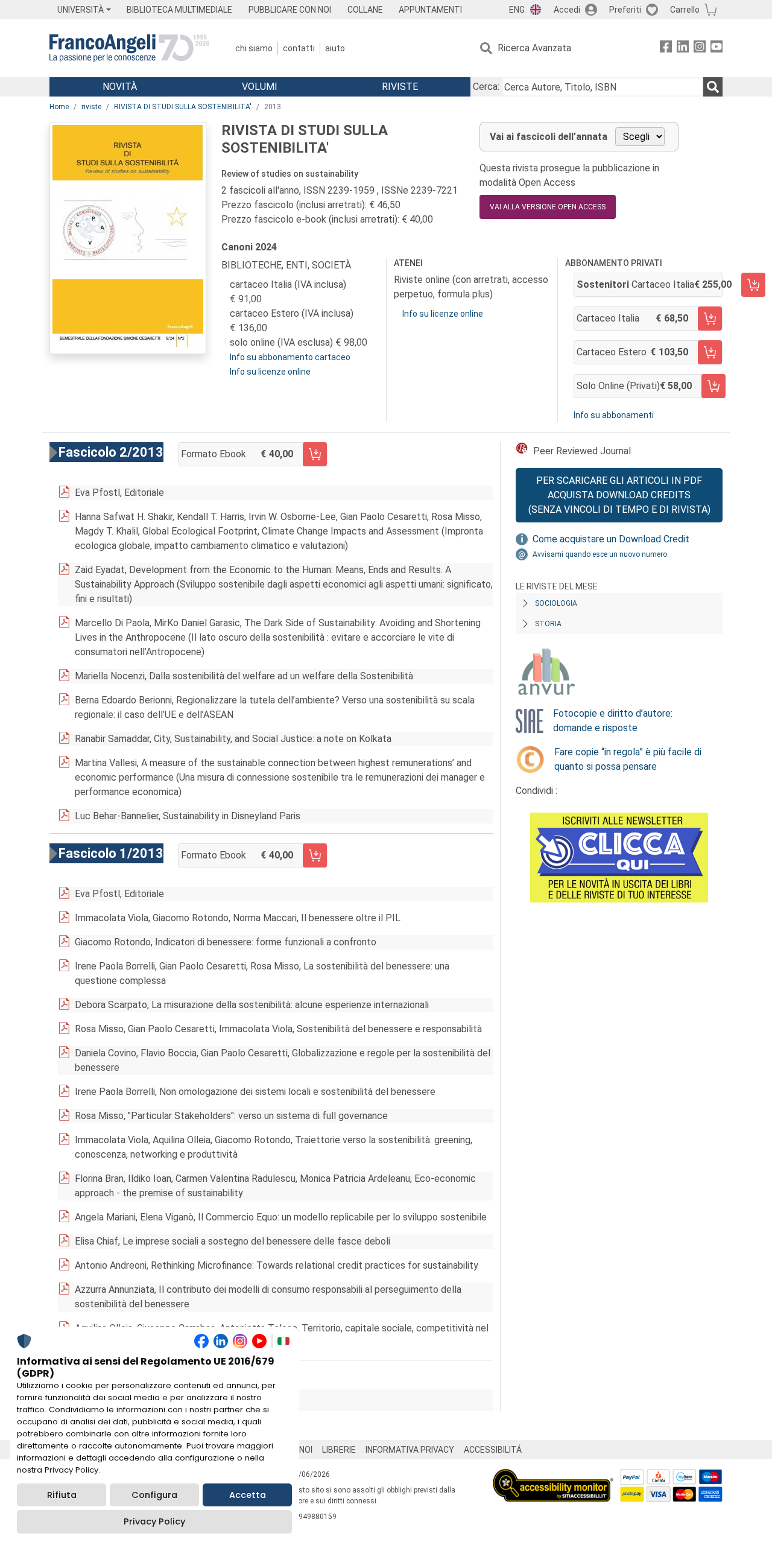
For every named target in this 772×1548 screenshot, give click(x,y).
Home (59, 107)
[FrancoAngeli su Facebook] (666, 48)
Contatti (299, 48)
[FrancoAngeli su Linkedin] (683, 48)
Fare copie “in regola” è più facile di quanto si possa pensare (627, 759)
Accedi (567, 9)
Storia (548, 624)
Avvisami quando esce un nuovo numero (600, 554)
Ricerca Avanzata (534, 48)
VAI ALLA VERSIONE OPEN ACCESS (548, 207)
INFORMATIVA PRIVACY (409, 1449)
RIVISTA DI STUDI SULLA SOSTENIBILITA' (183, 107)
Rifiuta (62, 1495)
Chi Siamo (254, 48)
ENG (517, 9)
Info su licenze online (270, 371)
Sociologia (556, 603)
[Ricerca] (713, 87)
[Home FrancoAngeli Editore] (129, 48)
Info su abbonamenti (614, 415)
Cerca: (486, 86)
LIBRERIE (339, 1449)
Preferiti (625, 9)
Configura (154, 1495)
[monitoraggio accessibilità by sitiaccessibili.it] (553, 1476)
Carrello (685, 9)
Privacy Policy (154, 1521)
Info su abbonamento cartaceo (290, 357)
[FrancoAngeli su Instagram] (700, 48)
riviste (91, 107)
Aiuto (335, 48)
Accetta (247, 1495)
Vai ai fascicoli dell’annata (548, 136)
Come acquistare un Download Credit (611, 539)
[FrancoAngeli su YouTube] (716, 48)
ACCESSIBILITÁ (493, 1449)
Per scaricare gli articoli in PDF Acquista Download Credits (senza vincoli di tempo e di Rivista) (619, 495)
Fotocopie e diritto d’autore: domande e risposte (612, 721)
